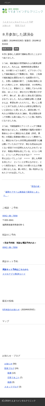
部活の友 (36, 186)
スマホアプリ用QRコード (14, 274)
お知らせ (8, 364)
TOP (17, 22)
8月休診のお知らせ (11, 310)
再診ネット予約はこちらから (15, 269)
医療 (10, 373)
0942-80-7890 (10, 216)
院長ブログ (7, 49)
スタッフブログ (11, 387)
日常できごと (14, 378)
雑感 (16, 49)
